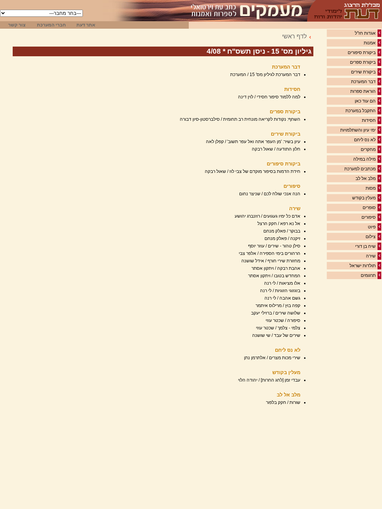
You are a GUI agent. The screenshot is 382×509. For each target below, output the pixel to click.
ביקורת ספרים (363, 62)
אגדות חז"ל (365, 33)
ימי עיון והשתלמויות (358, 130)
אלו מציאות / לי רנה (282, 283)
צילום (371, 236)
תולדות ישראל (363, 265)
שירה (371, 256)
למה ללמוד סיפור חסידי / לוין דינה (269, 96)
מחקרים (368, 149)
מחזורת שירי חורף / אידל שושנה (270, 260)
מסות (371, 188)
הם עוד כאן (365, 101)
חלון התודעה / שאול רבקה (276, 149)
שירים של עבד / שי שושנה (276, 335)
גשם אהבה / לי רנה (282, 298)
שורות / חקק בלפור (283, 402)
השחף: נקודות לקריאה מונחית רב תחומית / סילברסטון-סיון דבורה (240, 119)
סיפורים (368, 217)
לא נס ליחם (365, 139)
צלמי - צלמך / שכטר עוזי (278, 328)
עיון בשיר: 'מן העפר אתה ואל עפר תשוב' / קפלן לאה (253, 141)
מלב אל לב (366, 178)
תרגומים (368, 275)
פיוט (372, 227)
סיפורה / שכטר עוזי (283, 320)
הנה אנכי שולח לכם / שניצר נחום (269, 193)
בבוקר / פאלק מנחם (281, 231)
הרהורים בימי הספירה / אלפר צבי (269, 253)
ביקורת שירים (363, 72)
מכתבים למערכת (360, 168)
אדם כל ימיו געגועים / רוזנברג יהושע (267, 216)
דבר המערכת (363, 81)
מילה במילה (364, 159)
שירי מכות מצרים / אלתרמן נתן (272, 357)
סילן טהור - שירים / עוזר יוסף (274, 246)
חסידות (369, 120)
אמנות (370, 42)
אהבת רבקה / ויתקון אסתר (275, 268)
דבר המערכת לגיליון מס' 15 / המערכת (265, 74)
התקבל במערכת (360, 110)
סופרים (369, 207)
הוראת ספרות (363, 91)
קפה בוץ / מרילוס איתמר (278, 305)
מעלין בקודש (364, 197)
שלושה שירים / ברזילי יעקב (275, 313)
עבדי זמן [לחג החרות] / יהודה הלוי (269, 380)
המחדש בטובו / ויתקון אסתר (274, 275)
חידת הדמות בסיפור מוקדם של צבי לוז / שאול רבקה (252, 171)
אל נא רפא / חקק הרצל (278, 223)
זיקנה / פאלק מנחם (282, 238)
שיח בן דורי (365, 246)
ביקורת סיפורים (362, 52)
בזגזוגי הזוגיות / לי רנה (280, 290)
